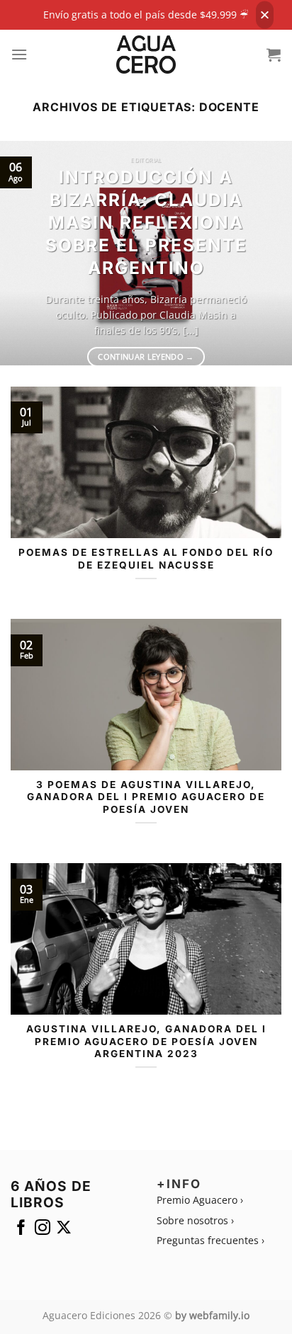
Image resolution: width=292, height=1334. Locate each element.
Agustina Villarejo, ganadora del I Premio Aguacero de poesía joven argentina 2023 (146, 1041)
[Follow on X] (64, 1230)
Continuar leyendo (145, 356)
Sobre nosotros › (195, 1220)
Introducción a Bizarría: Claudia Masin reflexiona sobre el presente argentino (146, 222)
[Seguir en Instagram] (42, 1230)
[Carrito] (273, 54)
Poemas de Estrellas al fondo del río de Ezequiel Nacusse (146, 559)
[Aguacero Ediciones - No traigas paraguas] (146, 54)
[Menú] (19, 54)
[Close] (265, 15)
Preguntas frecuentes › (210, 1240)
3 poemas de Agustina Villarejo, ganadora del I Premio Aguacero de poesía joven (146, 797)
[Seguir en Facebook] (21, 1230)
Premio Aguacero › (200, 1200)
